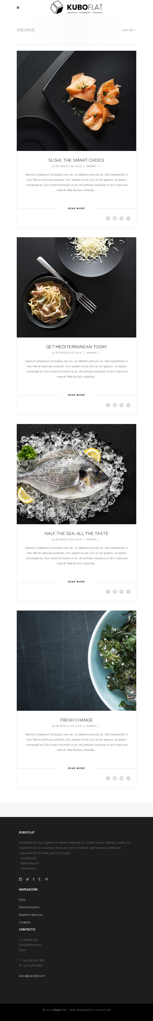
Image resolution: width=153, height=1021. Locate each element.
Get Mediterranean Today (76, 346)
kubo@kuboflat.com (32, 975)
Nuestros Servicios (31, 914)
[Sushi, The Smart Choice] (76, 100)
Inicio (22, 899)
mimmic (92, 166)
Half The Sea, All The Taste (77, 533)
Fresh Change (76, 720)
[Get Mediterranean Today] (76, 287)
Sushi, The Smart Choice (76, 160)
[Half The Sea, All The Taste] (76, 473)
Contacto (25, 922)
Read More (76, 208)
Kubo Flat (127, 30)
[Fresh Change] (76, 660)
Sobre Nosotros (29, 907)
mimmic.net (102, 1009)
